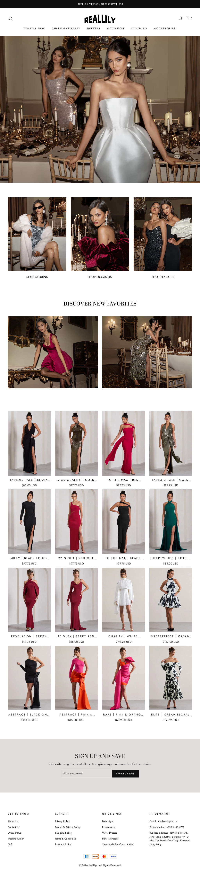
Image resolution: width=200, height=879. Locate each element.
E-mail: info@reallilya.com (163, 821)
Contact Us (13, 827)
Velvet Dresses (109, 833)
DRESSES (94, 28)
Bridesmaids (108, 827)
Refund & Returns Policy (67, 827)
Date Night (107, 821)
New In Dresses (110, 838)
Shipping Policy (63, 833)
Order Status (14, 833)
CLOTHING (139, 28)
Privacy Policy (62, 821)
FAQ (10, 844)
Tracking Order (16, 838)
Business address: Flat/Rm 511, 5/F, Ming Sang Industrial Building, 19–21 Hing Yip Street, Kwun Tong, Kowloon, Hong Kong (169, 838)
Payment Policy (63, 844)
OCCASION (115, 28)
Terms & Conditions (65, 838)
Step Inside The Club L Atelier (118, 844)
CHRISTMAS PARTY (66, 28)
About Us (13, 821)
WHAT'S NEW (34, 28)
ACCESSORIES (165, 28)
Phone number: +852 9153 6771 (166, 827)
